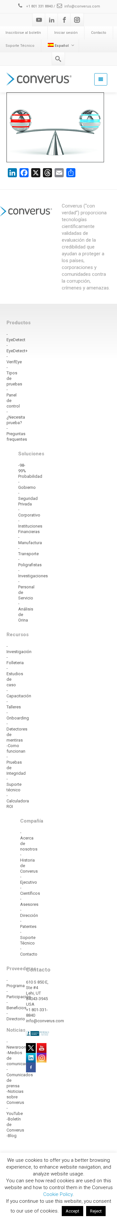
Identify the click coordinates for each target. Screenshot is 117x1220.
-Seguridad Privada (28, 498)
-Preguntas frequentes (16, 434)
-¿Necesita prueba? (15, 417)
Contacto (98, 33)
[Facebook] (64, 19)
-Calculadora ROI (17, 801)
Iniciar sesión (66, 33)
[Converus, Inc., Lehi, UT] (38, 1033)
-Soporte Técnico (27, 937)
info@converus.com (82, 6)
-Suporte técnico (13, 784)
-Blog (11, 1135)
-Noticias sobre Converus (15, 1097)
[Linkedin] (51, 19)
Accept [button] (72, 1211)
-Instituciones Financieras (30, 526)
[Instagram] (77, 19)
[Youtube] (39, 19)
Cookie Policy (57, 1194)
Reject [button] (96, 1211)
